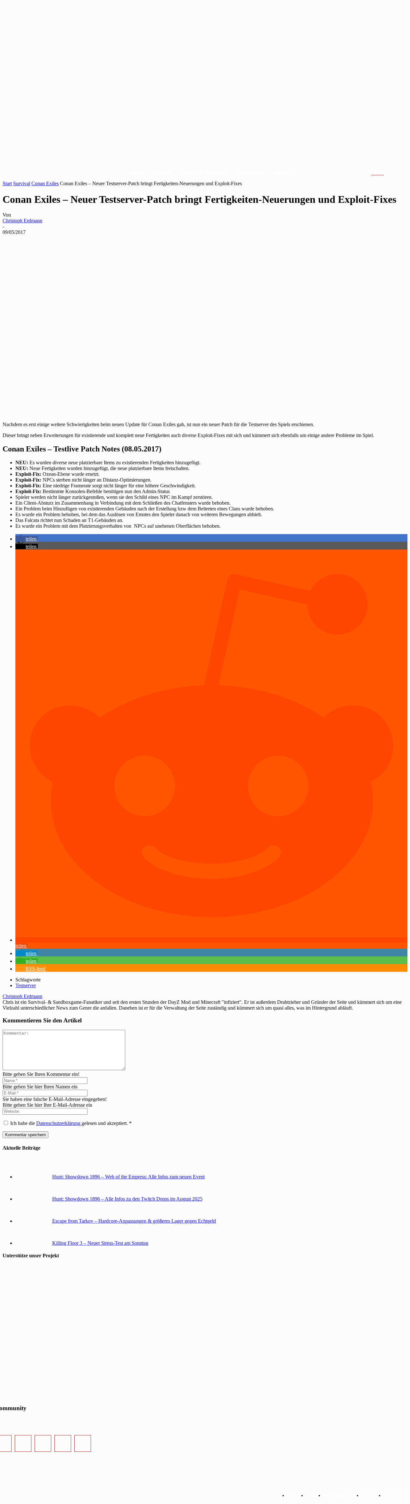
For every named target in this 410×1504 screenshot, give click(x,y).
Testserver (25, 985)
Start (7, 183)
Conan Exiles (45, 183)
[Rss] (82, 1443)
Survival (21, 183)
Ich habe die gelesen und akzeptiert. (71, 1123)
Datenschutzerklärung (59, 1123)
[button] (385, 173)
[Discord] (62, 1443)
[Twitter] (43, 1443)
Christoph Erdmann (22, 220)
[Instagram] (23, 1443)
